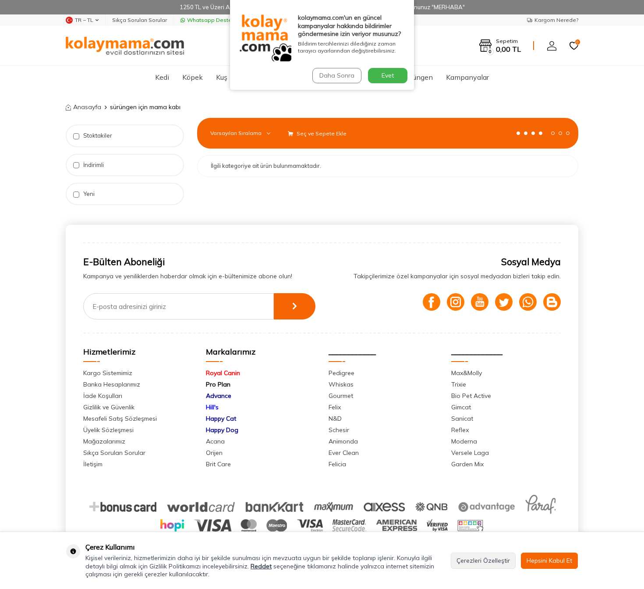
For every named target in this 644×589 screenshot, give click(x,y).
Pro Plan (218, 384)
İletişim (93, 464)
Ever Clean (344, 453)
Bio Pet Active (471, 396)
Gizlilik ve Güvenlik (108, 407)
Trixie (458, 384)
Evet (388, 75)
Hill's (212, 407)
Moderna (464, 441)
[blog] (552, 302)
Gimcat (461, 407)
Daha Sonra (336, 75)
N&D (335, 418)
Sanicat (462, 418)
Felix (335, 407)
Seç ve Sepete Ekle (321, 133)
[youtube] (479, 302)
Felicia (337, 464)
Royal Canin (223, 373)
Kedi (162, 77)
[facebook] (431, 302)
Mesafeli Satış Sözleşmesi (120, 418)
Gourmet (341, 396)
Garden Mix (467, 464)
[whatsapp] (528, 302)
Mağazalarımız (104, 441)
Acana (215, 441)
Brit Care (218, 464)
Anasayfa (87, 107)
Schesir (339, 430)
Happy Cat (221, 418)
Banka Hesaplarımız (111, 384)
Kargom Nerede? (556, 20)
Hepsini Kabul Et (549, 560)
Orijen (214, 453)
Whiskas (341, 384)
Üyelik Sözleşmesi (108, 430)
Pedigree (341, 373)
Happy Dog (222, 430)
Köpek (192, 77)
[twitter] (504, 302)
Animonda (343, 441)
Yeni (88, 193)
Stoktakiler (97, 135)
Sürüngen (418, 77)
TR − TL (84, 20)
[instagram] (455, 302)
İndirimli (93, 164)
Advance (218, 396)
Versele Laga (470, 453)
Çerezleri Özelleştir (483, 560)
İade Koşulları (102, 396)
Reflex (460, 430)
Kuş (221, 77)
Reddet (261, 566)
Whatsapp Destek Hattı (217, 20)
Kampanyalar (467, 77)
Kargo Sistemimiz (107, 373)
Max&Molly (466, 373)
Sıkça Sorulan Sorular (139, 20)
